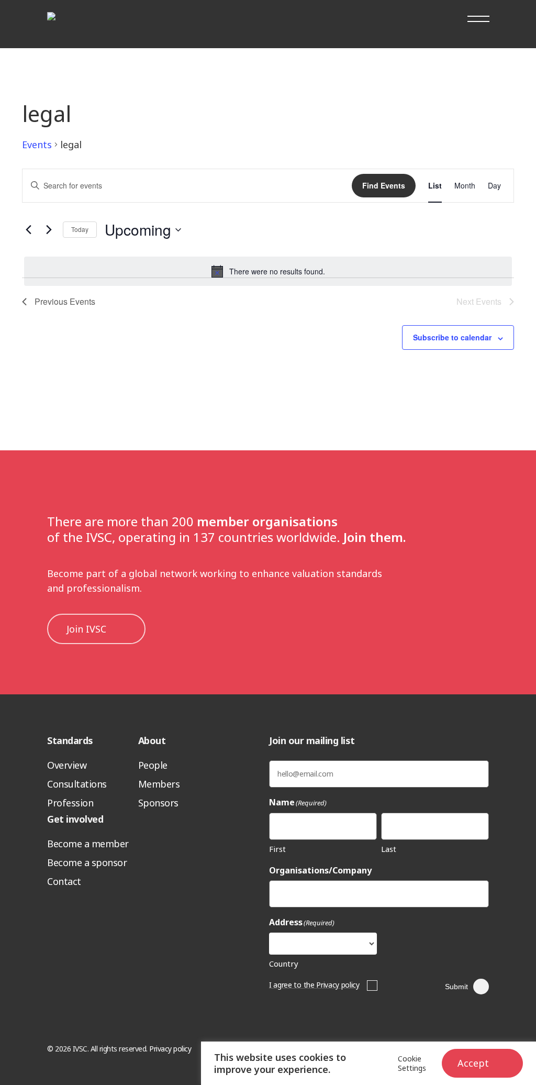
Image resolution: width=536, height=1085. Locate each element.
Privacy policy (170, 1049)
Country (283, 963)
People (153, 765)
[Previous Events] (28, 230)
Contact (64, 881)
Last (388, 849)
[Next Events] (48, 230)
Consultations (77, 784)
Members (159, 784)
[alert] (268, 271)
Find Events (383, 185)
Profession (70, 802)
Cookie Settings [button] (412, 1063)
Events (37, 144)
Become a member (88, 843)
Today (79, 229)
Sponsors (158, 802)
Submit (456, 986)
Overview (66, 765)
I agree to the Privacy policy (314, 985)
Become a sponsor (87, 862)
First (277, 849)
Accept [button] (473, 1063)
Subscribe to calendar (452, 337)
